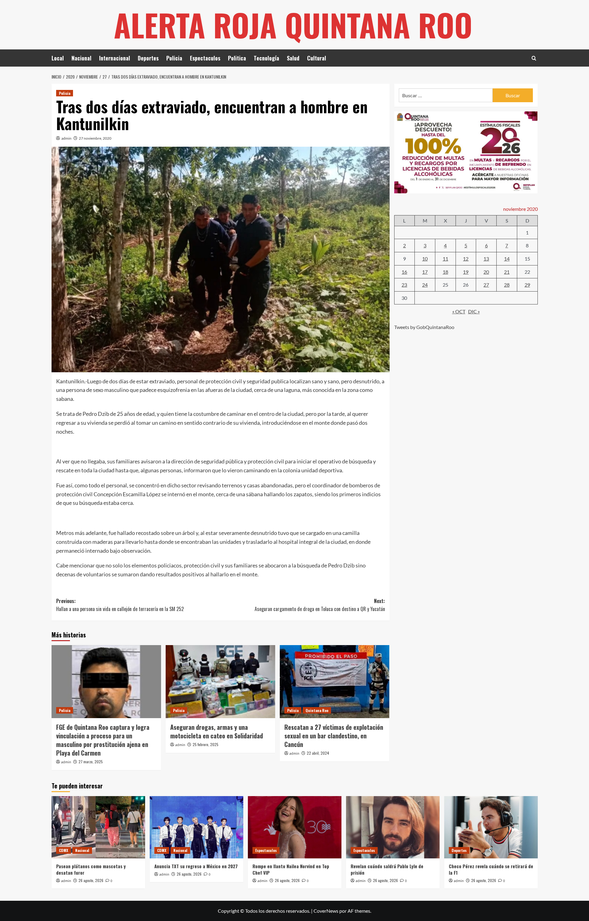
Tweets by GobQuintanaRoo (424, 327)
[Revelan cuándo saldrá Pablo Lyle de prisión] (393, 827)
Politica (237, 58)
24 (425, 284)
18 (445, 271)
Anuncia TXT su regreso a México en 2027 (196, 866)
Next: (320, 605)
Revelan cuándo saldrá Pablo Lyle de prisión (387, 869)
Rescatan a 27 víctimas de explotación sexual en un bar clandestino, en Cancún (333, 735)
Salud (293, 58)
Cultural (316, 58)
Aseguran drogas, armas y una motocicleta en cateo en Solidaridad (216, 731)
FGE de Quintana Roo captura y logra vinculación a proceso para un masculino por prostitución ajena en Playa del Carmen (102, 739)
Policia (174, 58)
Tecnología (266, 58)
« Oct (458, 311)
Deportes (148, 58)
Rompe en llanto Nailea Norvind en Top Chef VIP (290, 869)
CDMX (63, 850)
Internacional (114, 58)
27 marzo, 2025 (91, 761)
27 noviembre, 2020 (95, 138)
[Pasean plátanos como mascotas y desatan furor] (98, 827)
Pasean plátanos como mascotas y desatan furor (91, 869)
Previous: (120, 605)
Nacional (81, 58)
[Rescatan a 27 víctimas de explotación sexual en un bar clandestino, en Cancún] (334, 681)
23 (404, 284)
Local (58, 58)
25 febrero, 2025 (205, 744)
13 (486, 258)
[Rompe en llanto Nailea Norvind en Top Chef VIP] (294, 827)
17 (425, 271)
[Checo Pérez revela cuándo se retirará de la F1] (491, 827)
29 (527, 284)
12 (465, 258)
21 (507, 271)
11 (445, 258)
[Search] (534, 58)
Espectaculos (205, 58)
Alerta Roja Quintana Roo (293, 24)
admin (66, 138)
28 (507, 284)
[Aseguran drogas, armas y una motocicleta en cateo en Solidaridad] (220, 681)
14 (507, 258)
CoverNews (326, 911)
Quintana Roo (317, 710)
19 (465, 271)
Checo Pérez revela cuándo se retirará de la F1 (491, 869)
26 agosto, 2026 (91, 880)
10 (425, 258)
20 (486, 271)
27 (486, 284)
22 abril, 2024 (318, 753)
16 (404, 271)
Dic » (474, 311)
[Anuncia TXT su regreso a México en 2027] (196, 827)
